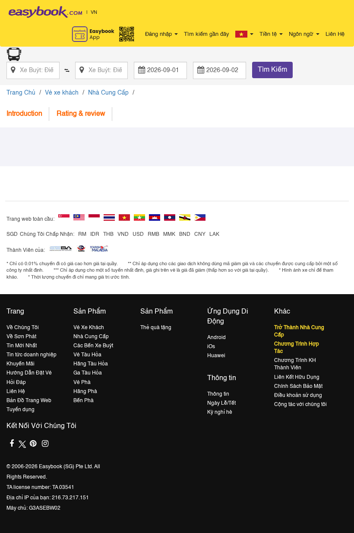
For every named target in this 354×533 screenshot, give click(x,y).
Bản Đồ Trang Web (28, 400)
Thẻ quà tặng (155, 327)
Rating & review (81, 114)
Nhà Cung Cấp (108, 93)
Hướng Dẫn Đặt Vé (29, 373)
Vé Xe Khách (88, 327)
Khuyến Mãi (20, 364)
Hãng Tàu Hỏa (90, 364)
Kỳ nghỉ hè (219, 412)
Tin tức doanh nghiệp (31, 355)
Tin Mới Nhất (21, 346)
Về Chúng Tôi (22, 327)
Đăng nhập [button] (159, 34)
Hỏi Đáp (16, 382)
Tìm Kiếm (272, 70)
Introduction (24, 114)
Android (216, 337)
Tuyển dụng (20, 409)
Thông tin (218, 394)
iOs (211, 346)
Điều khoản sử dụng (298, 395)
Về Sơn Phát (21, 336)
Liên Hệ (335, 34)
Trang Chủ (20, 93)
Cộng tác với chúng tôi (300, 404)
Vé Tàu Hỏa (87, 355)
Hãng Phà (85, 391)
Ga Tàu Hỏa (87, 373)
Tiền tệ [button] (268, 34)
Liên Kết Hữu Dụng (296, 377)
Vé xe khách (62, 93)
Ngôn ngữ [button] (302, 34)
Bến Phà (83, 400)
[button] (244, 34)
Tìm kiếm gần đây (206, 34)
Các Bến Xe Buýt (93, 346)
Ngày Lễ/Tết (221, 403)
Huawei (216, 356)
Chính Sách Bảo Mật (298, 386)
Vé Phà (82, 382)
